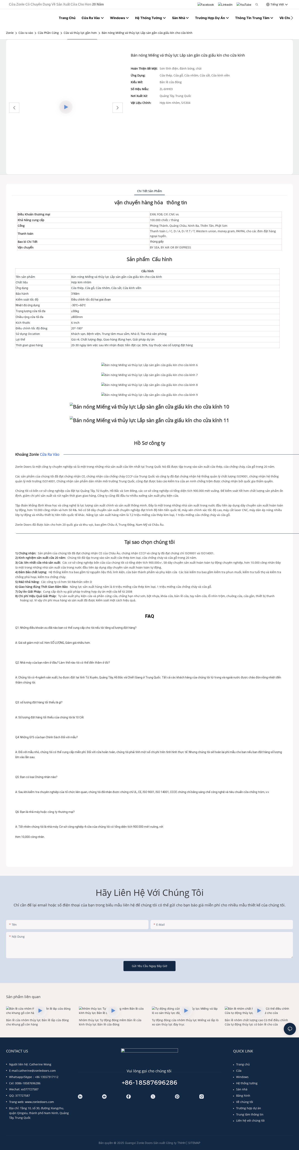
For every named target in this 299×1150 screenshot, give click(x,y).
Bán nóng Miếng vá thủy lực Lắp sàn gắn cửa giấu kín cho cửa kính (147, 33)
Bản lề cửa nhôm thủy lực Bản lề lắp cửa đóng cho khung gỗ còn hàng (37, 1022)
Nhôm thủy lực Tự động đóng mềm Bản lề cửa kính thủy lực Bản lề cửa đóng (110, 1022)
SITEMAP (194, 1143)
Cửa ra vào (26, 33)
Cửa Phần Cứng (48, 33)
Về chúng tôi (244, 1102)
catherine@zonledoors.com (37, 1071)
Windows (242, 1077)
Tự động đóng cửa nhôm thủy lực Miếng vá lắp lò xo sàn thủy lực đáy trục (185, 1022)
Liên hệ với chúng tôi (250, 1120)
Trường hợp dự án (248, 1108)
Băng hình (243, 1095)
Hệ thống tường (247, 1083)
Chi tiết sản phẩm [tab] (149, 191)
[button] (292, 18)
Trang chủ (243, 1064)
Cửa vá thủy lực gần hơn (80, 33)
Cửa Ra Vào (49, 454)
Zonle (10, 33)
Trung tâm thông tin (249, 1114)
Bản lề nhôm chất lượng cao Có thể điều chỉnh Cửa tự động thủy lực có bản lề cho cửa (256, 1022)
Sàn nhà (241, 1089)
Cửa (238, 1071)
